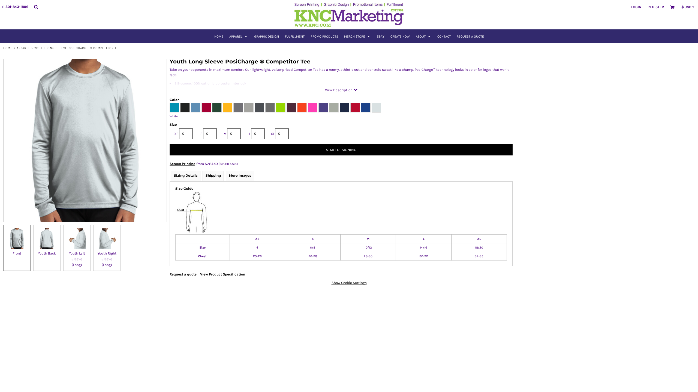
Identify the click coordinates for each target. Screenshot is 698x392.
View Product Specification (222, 274)
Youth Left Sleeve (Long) (77, 259)
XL (273, 134)
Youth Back (47, 253)
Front (17, 253)
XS (176, 134)
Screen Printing (182, 164)
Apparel (23, 48)
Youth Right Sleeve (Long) (107, 259)
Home (7, 48)
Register (656, 7)
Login (636, 7)
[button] (238, 36)
